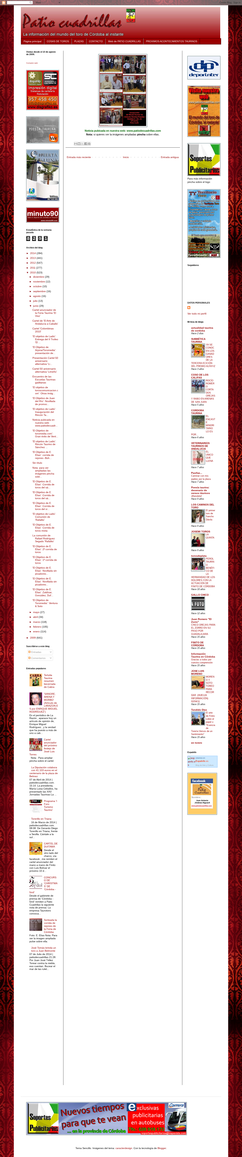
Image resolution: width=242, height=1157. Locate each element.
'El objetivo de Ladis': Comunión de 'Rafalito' (44, 516)
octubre (37, 286)
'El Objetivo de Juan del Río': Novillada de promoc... (43, 401)
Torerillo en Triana (41, 818)
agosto (37, 296)
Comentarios (38, 658)
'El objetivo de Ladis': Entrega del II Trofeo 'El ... (45, 339)
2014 (33, 253)
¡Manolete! (196, 496)
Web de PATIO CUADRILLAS (124, 41)
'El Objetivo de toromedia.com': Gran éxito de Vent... (45, 433)
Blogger (161, 1148)
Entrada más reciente (79, 157)
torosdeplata (199, 555)
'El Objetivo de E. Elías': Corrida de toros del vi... (43, 506)
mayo (36, 612)
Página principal (32, 41)
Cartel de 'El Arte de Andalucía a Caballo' (45, 322)
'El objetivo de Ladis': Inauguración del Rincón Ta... (44, 412)
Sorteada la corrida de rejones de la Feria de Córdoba (50, 926)
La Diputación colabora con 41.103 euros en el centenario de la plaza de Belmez (43, 772)
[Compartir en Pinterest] (89, 143)
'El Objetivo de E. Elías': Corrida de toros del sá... (43, 484)
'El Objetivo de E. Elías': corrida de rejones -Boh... (43, 455)
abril (36, 617)
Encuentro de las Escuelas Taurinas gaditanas (43, 379)
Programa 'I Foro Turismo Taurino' (50, 805)
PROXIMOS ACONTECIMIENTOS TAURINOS (171, 41)
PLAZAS (79, 41)
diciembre (39, 276)
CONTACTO (96, 41)
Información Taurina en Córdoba (203, 655)
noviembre (39, 281)
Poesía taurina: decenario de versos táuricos (200, 490)
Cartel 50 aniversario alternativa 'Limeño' (44, 370)
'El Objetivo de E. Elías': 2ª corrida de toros (44, 549)
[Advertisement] (40, 1031)
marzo (37, 621)
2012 (33, 262)
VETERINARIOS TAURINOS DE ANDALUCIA (200, 446)
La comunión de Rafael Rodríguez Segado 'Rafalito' (43, 538)
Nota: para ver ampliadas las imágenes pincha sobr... (43, 472)
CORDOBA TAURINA (197, 412)
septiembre (39, 291)
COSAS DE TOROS (58, 41)
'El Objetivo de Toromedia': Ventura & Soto (45, 603)
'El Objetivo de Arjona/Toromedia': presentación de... (44, 350)
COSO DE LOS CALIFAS (199, 376)
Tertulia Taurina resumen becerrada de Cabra (49, 681)
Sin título (37, 462)
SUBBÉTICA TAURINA (198, 340)
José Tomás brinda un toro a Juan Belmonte (43, 949)
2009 (33, 637)
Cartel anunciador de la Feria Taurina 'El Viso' (44, 312)
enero (36, 631)
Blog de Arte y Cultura (204, 765)
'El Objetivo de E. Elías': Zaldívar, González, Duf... (42, 592)
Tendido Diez (199, 709)
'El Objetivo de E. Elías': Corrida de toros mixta (43, 527)
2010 (33, 272)
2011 (33, 267)
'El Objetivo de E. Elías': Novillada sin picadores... (44, 570)
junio (36, 305)
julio (35, 300)
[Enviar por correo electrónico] (75, 143)
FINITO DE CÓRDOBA (197, 644)
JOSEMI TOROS (200, 531)
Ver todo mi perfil (196, 313)
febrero (37, 626)
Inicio (126, 157)
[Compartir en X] (82, 143)
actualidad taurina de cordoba (202, 329)
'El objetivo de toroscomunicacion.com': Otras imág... (45, 390)
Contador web (32, 63)
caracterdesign (124, 1148)
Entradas (35, 652)
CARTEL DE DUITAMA (51, 845)
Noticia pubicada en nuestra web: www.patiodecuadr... (45, 422)
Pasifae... (196, 472)
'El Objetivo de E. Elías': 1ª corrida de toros (44, 560)
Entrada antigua (170, 157)
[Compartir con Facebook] (86, 143)
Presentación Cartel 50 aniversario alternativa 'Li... (45, 360)
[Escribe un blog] (79, 143)
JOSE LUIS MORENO (197, 672)
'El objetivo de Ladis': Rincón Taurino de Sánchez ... (44, 444)
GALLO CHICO (200, 594)
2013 (33, 258)
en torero (196, 742)
